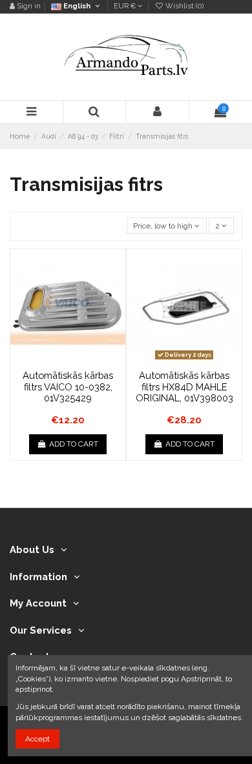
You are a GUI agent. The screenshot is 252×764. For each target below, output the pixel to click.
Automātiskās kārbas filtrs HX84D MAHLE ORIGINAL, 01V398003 (184, 386)
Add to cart (73, 443)
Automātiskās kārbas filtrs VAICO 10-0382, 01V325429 (68, 386)
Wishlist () (183, 6)
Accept (37, 738)
